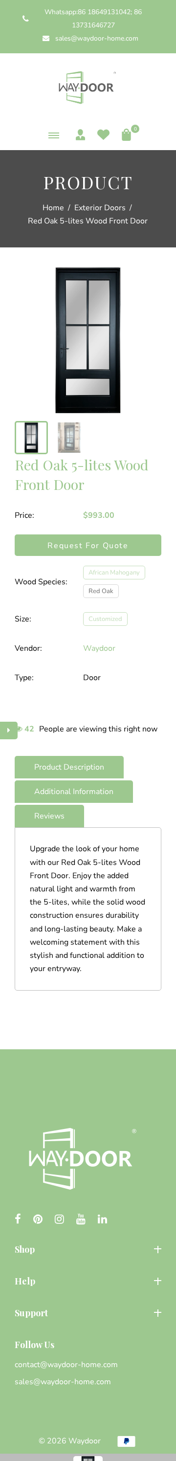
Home (53, 207)
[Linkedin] (102, 1219)
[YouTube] (81, 1219)
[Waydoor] (88, 86)
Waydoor (99, 648)
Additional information (73, 791)
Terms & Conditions (49, 1416)
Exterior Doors (100, 207)
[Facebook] (18, 1219)
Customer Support (47, 1366)
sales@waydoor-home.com (95, 38)
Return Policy (38, 1400)
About (26, 1301)
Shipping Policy (41, 1383)
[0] (123, 135)
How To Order (40, 1349)
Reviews (49, 816)
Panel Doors (36, 1269)
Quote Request (41, 1333)
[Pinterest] (38, 1219)
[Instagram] (59, 1219)
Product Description (69, 767)
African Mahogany (114, 572)
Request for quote (87, 545)
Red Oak (100, 591)
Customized (105, 619)
